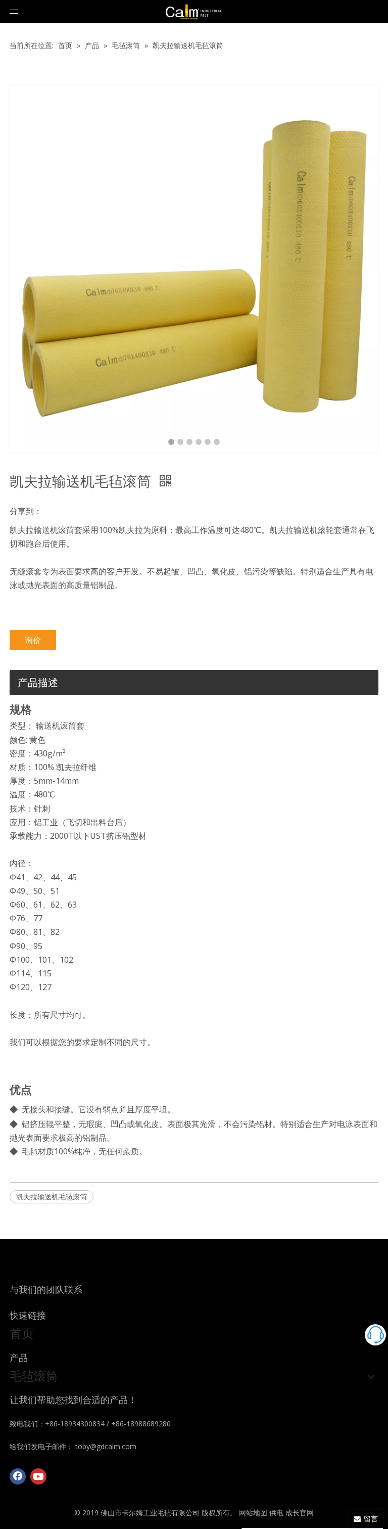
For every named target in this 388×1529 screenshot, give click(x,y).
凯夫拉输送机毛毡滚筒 (51, 1196)
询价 (33, 640)
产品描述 (38, 682)
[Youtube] (38, 1476)
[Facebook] (18, 1476)
